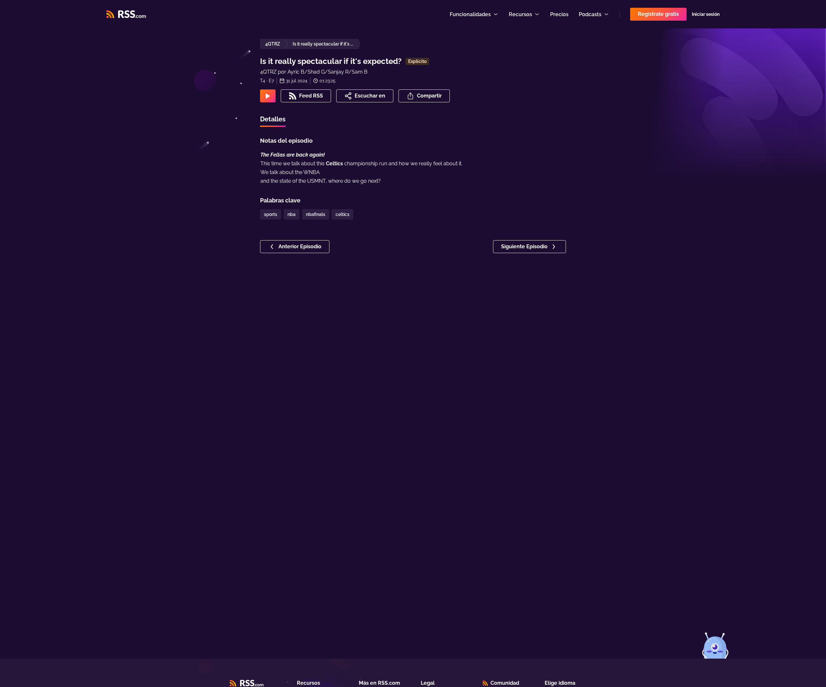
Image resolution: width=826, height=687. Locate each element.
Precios (559, 14)
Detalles (273, 119)
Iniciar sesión (706, 14)
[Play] (268, 95)
